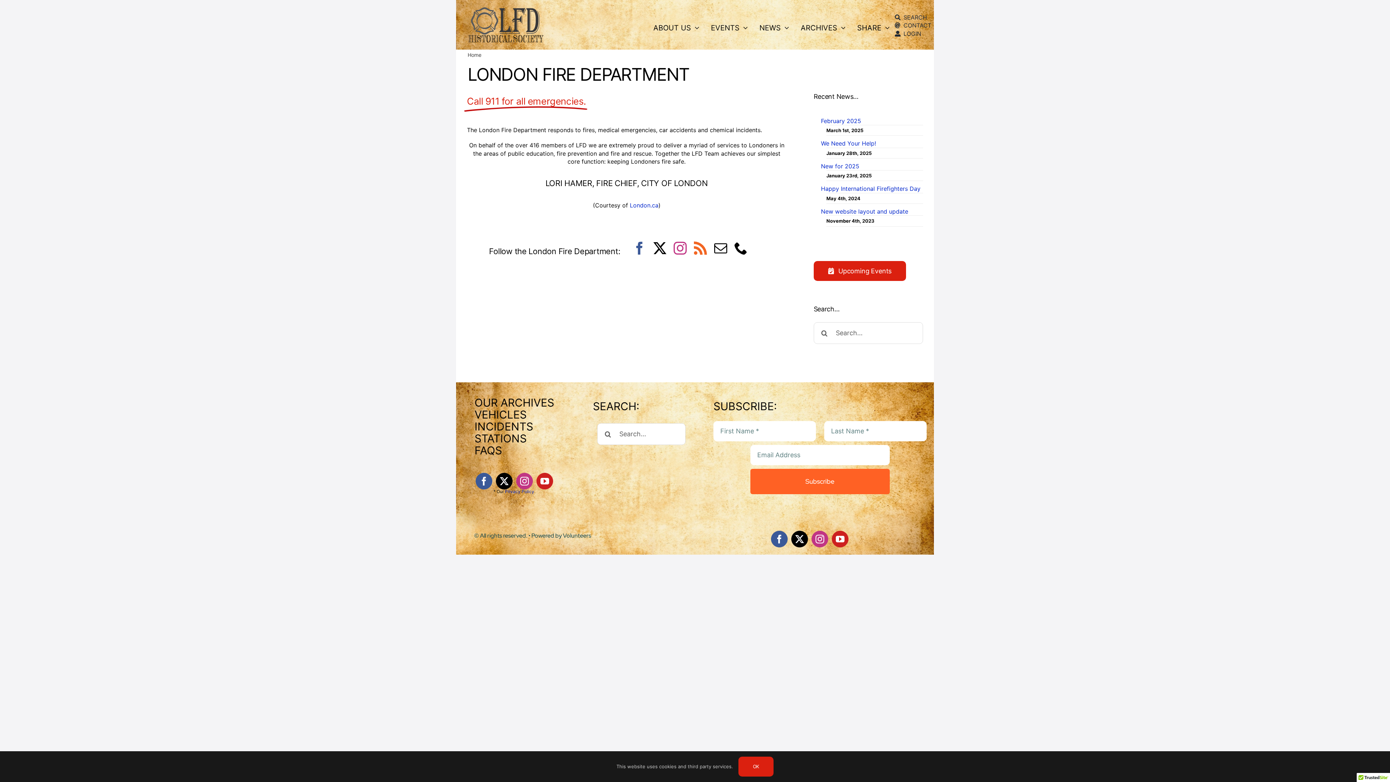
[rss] (700, 248)
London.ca (644, 205)
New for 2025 (840, 166)
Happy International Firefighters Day (871, 188)
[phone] (740, 248)
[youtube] (544, 481)
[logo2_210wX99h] (506, 9)
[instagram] (680, 248)
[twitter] (659, 248)
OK (756, 766)
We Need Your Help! (848, 143)
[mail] (720, 248)
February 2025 (841, 121)
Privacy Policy (519, 491)
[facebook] (639, 248)
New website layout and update (864, 211)
